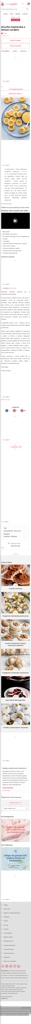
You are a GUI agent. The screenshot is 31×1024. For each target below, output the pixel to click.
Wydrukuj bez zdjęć (15, 545)
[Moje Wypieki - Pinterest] (14, 966)
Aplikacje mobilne (8, 937)
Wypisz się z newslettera (10, 961)
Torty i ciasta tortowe (10, 20)
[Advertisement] (15, 69)
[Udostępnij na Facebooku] (6, 410)
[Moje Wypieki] (9, 3)
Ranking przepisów (8, 941)
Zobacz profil (15, 837)
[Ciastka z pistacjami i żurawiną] (15, 714)
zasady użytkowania (12, 993)
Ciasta (6, 14)
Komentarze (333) (14, 94)
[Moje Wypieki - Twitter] (10, 966)
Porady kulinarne (8, 933)
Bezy (11, 14)
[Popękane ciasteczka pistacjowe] (15, 602)
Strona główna (5, 51)
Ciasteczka (23, 51)
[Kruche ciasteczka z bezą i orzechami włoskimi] (15, 630)
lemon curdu (12, 288)
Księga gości (7, 957)
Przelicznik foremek (9, 953)
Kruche (17, 14)
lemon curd (17, 531)
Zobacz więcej (15, 20)
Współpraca (7, 917)
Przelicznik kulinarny (9, 949)
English (5, 33)
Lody (18, 17)
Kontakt (6, 921)
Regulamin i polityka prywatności (12, 913)
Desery (13, 17)
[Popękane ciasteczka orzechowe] (15, 659)
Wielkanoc (14, 536)
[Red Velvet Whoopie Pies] (15, 687)
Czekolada (24, 20)
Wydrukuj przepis (15, 543)
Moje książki (7, 909)
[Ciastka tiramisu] (15, 575)
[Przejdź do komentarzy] (22, 410)
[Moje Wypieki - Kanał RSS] (18, 966)
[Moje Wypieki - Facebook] (2, 966)
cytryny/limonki (8, 531)
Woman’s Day (5, 399)
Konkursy (6, 929)
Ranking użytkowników (9, 945)
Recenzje (6, 925)
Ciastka (24, 14)
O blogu (6, 905)
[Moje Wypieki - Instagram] (6, 966)
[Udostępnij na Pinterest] (14, 410)
